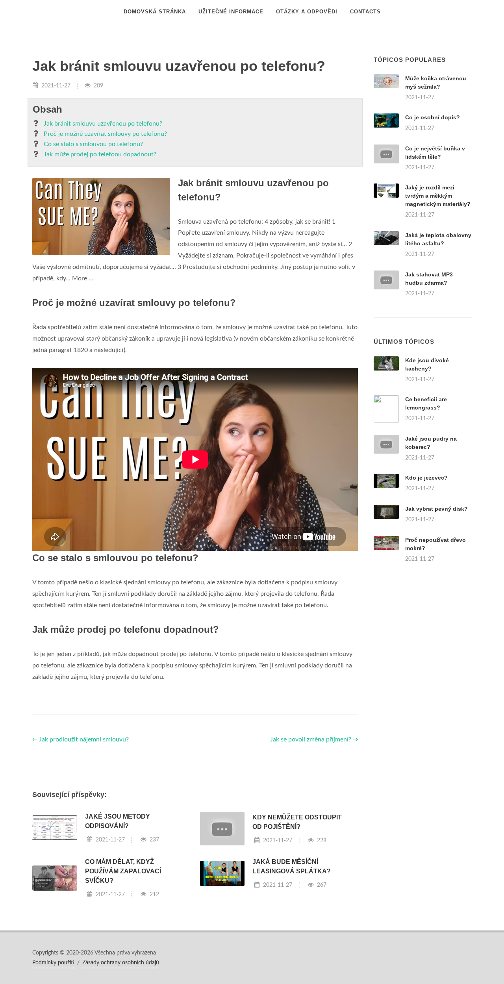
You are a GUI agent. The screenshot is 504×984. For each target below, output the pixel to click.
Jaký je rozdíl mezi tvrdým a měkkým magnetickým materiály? (438, 195)
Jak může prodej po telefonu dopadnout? (100, 154)
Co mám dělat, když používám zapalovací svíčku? (123, 871)
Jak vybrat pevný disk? (436, 509)
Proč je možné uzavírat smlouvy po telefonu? (105, 134)
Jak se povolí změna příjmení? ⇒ (314, 739)
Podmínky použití (53, 962)
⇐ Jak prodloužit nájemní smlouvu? (80, 739)
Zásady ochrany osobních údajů (120, 962)
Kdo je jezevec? (426, 477)
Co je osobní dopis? (432, 117)
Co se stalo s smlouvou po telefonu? (93, 144)
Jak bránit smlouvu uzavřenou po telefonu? (103, 123)
